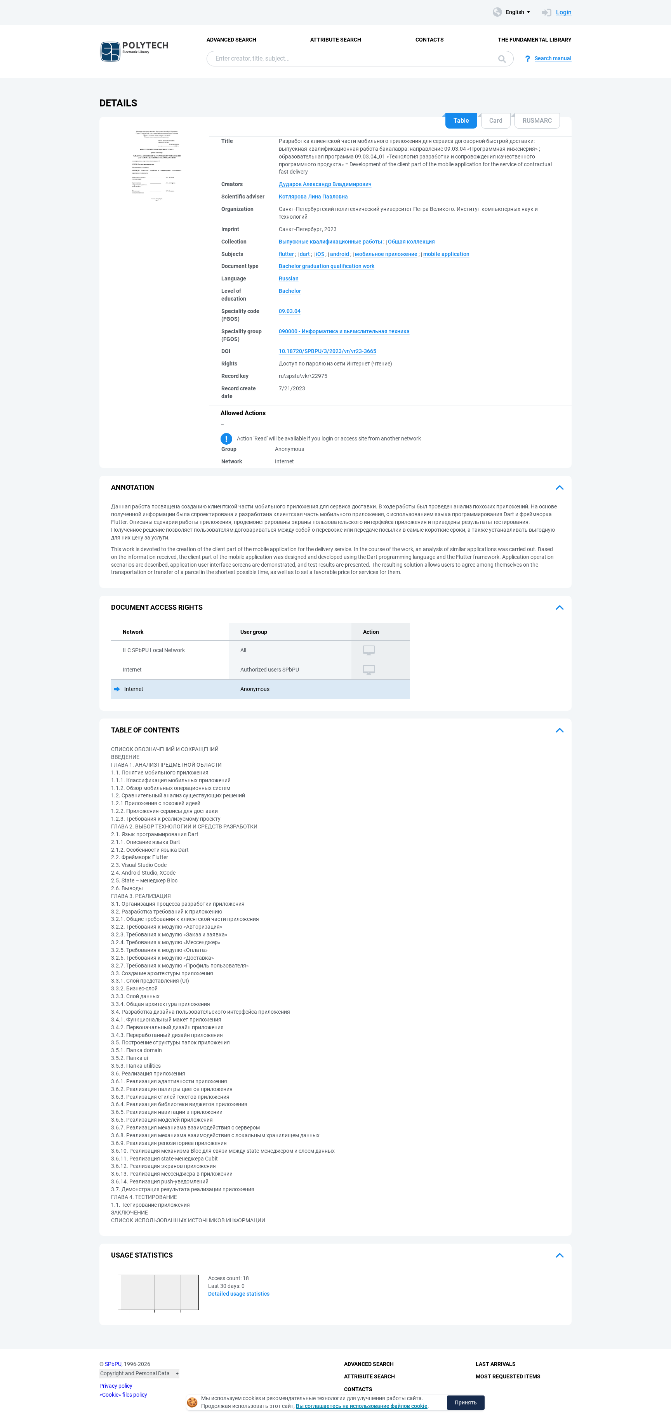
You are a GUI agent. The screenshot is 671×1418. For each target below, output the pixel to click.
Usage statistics (142, 1255)
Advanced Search (231, 40)
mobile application (446, 254)
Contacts (429, 40)
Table (461, 120)
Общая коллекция (411, 241)
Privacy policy (115, 1386)
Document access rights (157, 607)
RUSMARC (537, 120)
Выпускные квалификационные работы (330, 241)
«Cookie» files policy (123, 1395)
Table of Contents (145, 730)
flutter (286, 254)
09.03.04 (290, 311)
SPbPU (113, 1364)
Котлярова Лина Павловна (313, 196)
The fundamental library (535, 40)
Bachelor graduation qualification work (326, 266)
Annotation (132, 487)
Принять (466, 1402)
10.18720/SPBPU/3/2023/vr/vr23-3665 (327, 351)
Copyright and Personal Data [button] (135, 1373)
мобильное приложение (386, 254)
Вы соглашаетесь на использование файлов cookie (362, 1406)
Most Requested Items (508, 1376)
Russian (289, 278)
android (339, 254)
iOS (320, 254)
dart (305, 254)
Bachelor (290, 291)
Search (500, 58)
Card (495, 120)
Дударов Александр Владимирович (325, 184)
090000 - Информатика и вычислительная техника (344, 331)
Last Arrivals (496, 1364)
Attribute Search (335, 40)
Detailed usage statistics (238, 1294)
